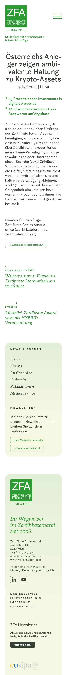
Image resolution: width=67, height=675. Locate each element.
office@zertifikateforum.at (26, 556)
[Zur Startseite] (16, 17)
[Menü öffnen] (57, 16)
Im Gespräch (21, 372)
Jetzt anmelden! (22, 644)
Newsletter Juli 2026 (28, 448)
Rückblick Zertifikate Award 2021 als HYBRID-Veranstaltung (31, 317)
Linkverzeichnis (25, 598)
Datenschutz (23, 606)
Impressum (20, 602)
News (44, 86)
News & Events (26, 349)
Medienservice (22, 393)
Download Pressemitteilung (27, 244)
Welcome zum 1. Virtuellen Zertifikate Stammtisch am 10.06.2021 (30, 281)
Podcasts (18, 379)
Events (16, 365)
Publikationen (22, 386)
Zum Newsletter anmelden (28, 440)
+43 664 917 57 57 (21, 552)
